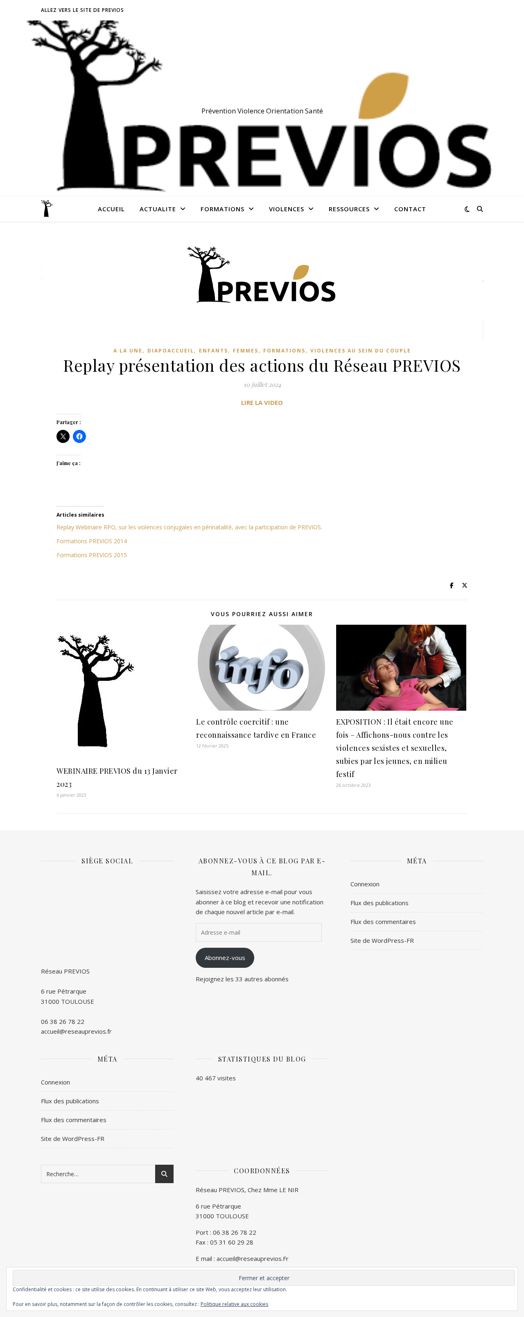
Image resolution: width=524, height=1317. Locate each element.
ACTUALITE (158, 209)
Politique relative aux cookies (234, 1304)
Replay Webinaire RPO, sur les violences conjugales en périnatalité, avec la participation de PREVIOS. (189, 527)
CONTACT (410, 209)
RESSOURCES (349, 209)
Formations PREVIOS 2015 (91, 555)
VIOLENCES (286, 209)
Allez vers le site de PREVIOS (82, 10)
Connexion (364, 884)
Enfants (213, 350)
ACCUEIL (111, 209)
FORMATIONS (222, 209)
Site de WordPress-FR (382, 940)
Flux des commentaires (383, 921)
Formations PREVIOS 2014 (91, 541)
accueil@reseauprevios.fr (76, 1031)
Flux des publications (379, 903)
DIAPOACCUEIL (170, 350)
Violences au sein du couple (360, 350)
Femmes (245, 350)
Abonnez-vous (225, 957)
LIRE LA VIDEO (262, 402)
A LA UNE (127, 350)
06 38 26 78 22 (62, 1021)
